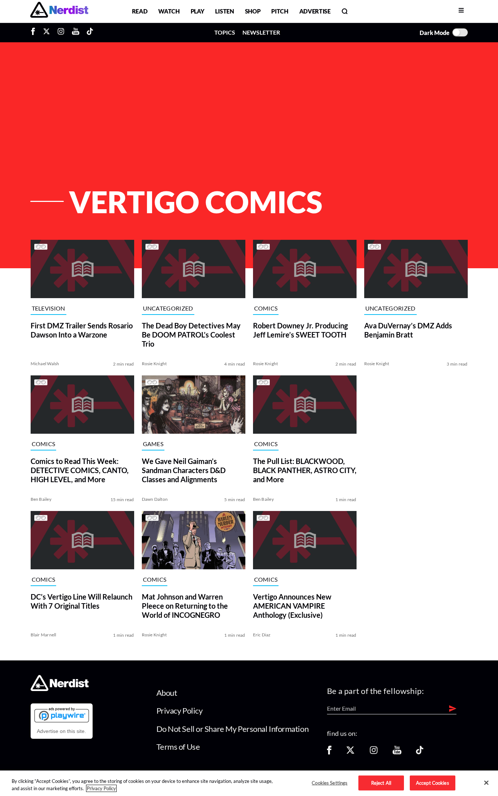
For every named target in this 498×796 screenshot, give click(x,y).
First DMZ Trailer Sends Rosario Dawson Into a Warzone (82, 330)
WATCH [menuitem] (168, 11)
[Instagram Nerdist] (61, 32)
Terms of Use (178, 747)
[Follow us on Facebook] (329, 752)
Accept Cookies (432, 782)
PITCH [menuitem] (279, 11)
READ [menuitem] (140, 11)
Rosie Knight (154, 363)
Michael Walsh (45, 363)
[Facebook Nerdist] (34, 32)
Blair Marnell (44, 634)
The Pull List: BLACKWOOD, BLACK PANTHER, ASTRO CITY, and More (305, 470)
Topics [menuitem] (224, 32)
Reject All (381, 782)
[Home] (60, 689)
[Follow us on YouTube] (397, 752)
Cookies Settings (329, 782)
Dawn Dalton (155, 499)
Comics (266, 308)
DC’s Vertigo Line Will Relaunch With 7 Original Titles (81, 601)
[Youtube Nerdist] (75, 32)
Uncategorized (168, 308)
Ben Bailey (41, 499)
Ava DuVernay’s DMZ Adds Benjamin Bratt (408, 330)
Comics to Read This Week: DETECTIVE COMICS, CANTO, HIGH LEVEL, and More (80, 470)
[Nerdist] (59, 11)
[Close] (486, 783)
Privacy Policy (179, 710)
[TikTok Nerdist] (90, 32)
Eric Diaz (262, 634)
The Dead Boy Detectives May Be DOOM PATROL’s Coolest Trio (191, 334)
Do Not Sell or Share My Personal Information (232, 729)
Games (153, 443)
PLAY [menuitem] (198, 11)
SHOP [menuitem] (253, 11)
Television (48, 308)
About (166, 693)
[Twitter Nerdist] (46, 32)
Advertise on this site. (61, 731)
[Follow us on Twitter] (350, 752)
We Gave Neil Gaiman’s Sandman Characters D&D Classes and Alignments (184, 470)
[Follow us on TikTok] (419, 752)
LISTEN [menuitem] (224, 11)
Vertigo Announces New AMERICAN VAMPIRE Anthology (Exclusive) (292, 605)
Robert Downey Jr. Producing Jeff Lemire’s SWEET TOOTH (300, 330)
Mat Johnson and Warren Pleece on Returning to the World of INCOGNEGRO (185, 605)
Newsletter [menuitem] (261, 32)
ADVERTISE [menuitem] (315, 11)
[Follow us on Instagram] (373, 752)
